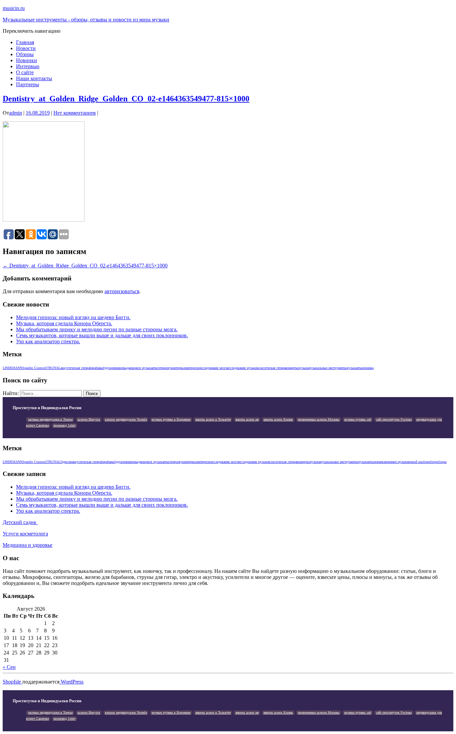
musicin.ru (14, 8)
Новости (26, 48)
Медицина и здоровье (27, 545)
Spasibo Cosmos (33, 368)
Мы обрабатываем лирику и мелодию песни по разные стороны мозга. (97, 329)
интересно (193, 368)
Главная (25, 42)
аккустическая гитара (75, 368)
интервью (179, 368)
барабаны (96, 368)
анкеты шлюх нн (247, 419)
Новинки (26, 60)
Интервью (27, 66)
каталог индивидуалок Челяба (126, 419)
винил (119, 368)
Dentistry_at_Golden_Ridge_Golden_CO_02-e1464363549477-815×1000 (126, 98)
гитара (162, 368)
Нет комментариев (74, 113)
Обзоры (25, 54)
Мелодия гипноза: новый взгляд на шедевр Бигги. (73, 317)
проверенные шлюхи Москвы (318, 419)
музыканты (354, 368)
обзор (432, 462)
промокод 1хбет (64, 425)
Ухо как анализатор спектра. (48, 341)
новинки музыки (396, 462)
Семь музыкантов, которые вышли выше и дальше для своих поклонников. (102, 335)
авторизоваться (121, 291)
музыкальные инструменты (327, 368)
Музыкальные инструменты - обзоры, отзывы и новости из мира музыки (86, 19)
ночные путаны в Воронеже (171, 419)
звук (169, 368)
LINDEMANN (12, 368)
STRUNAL (52, 368)
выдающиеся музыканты (140, 368)
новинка (368, 368)
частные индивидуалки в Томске (50, 419)
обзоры (441, 462)
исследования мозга (213, 368)
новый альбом (418, 462)
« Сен (9, 667)
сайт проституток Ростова (394, 419)
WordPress (71, 682)
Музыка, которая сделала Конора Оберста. (64, 323)
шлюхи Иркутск (88, 419)
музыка (303, 368)
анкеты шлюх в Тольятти (213, 419)
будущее (109, 368)
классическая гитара (271, 368)
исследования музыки (242, 368)
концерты (291, 368)
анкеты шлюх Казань (278, 419)
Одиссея (66, 462)
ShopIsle (12, 682)
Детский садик (20, 522)
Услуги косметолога (25, 533)
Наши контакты (34, 78)
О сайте (25, 72)
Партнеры (27, 84)
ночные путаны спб (357, 419)
